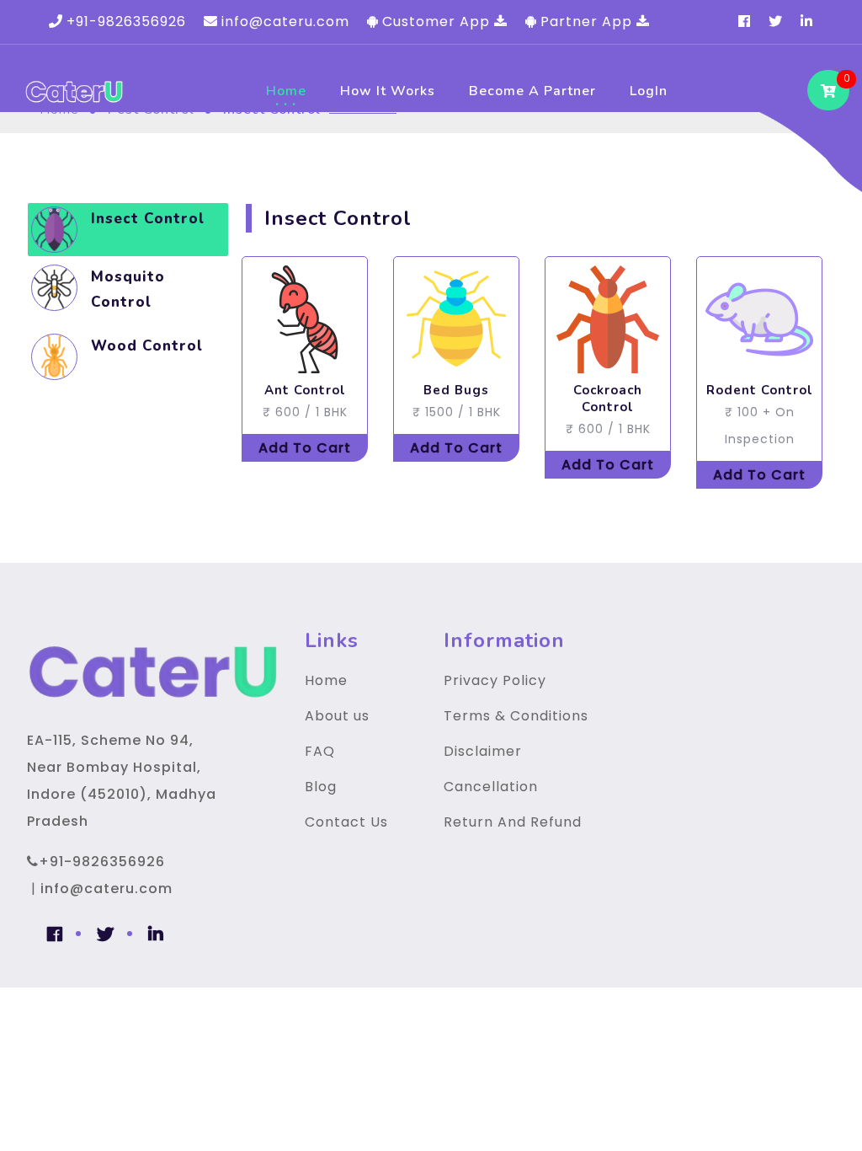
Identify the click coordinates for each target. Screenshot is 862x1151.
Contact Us (346, 822)
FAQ (320, 751)
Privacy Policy (495, 680)
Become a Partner (532, 91)
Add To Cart (304, 448)
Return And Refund (513, 822)
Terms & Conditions (516, 715)
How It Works (387, 91)
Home (286, 91)
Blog (321, 786)
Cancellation (491, 786)
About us (337, 715)
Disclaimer (483, 751)
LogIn (649, 91)
